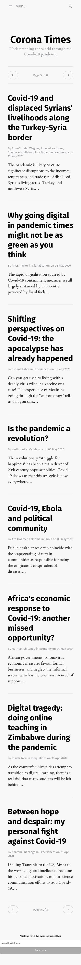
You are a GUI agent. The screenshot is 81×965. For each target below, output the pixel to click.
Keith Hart (18, 449)
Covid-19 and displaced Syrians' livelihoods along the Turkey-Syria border (40, 118)
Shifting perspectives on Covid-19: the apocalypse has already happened (40, 338)
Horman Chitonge (23, 648)
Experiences (42, 369)
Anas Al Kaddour (52, 148)
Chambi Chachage (23, 852)
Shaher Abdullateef (20, 152)
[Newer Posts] (13, 75)
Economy (45, 648)
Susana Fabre (20, 369)
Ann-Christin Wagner (25, 148)
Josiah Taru (19, 758)
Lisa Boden (42, 152)
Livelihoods (61, 152)
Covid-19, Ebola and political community (35, 518)
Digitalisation (41, 265)
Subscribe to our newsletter (40, 936)
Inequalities (38, 758)
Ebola (48, 539)
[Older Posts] (68, 75)
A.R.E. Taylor (20, 265)
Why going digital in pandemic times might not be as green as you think (40, 235)
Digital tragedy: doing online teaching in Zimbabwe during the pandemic (39, 727)
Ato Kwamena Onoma (26, 539)
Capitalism (36, 449)
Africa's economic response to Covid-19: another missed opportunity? (39, 618)
